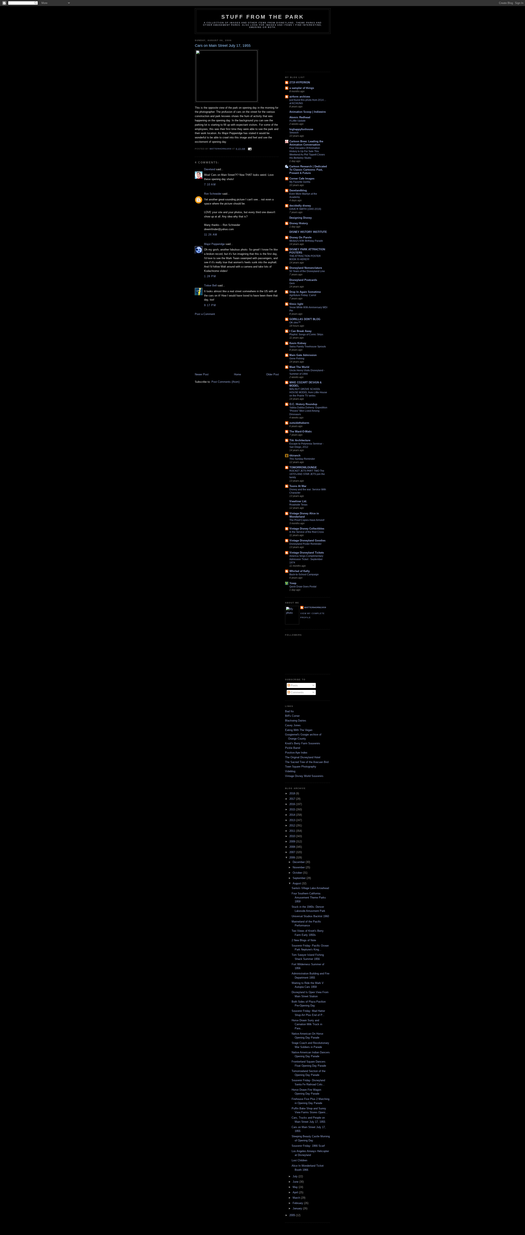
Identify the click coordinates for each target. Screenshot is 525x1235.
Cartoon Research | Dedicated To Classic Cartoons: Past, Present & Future (308, 170)
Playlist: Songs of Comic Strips (306, 334)
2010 (292, 836)
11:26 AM (210, 234)
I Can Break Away (300, 331)
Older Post (272, 374)
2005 (292, 1215)
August (297, 883)
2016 (292, 804)
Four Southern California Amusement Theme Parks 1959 (309, 897)
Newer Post (202, 374)
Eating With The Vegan (298, 730)
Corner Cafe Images (301, 178)
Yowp (292, 583)
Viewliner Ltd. (298, 501)
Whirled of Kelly (299, 571)
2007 (292, 852)
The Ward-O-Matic (300, 431)
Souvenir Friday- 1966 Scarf (308, 1145)
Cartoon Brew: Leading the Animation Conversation (306, 143)
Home (237, 374)
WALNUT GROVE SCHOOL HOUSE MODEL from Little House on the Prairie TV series (308, 392)
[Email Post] (249, 149)
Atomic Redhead (299, 117)
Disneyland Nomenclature (305, 267)
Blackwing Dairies (295, 720)
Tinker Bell (210, 285)
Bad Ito (289, 711)
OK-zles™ (295, 322)
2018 (292, 793)
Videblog (290, 771)
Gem (292, 283)
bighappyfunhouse (301, 129)
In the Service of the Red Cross (306, 532)
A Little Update (297, 120)
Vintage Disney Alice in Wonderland (304, 515)
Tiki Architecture (299, 440)
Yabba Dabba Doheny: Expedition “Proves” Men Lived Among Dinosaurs (308, 411)
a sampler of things (301, 88)
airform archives (299, 96)
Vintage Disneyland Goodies (307, 540)
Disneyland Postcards (303, 279)
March (297, 1197)
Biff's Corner (292, 715)
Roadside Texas (298, 504)
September (299, 878)
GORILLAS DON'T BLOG (304, 319)
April (296, 1192)
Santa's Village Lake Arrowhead (310, 888)
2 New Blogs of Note (304, 940)
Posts (294, 685)
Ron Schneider (212, 193)
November (299, 867)
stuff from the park (262, 17)
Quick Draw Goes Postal (302, 586)
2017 (292, 798)
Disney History (298, 223)
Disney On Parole (300, 237)
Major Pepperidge (214, 244)
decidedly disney (300, 205)
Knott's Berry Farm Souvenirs (302, 743)
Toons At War (297, 486)
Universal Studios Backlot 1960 (310, 916)
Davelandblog (298, 190)
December (299, 862)
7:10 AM (210, 184)
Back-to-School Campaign (304, 574)
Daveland (209, 169)
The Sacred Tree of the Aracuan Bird (307, 762)
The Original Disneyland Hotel (302, 757)
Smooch (294, 132)
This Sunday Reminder (302, 458)
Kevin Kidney (297, 343)
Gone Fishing (296, 358)
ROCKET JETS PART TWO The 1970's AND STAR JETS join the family (307, 474)
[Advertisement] (225, 344)
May (296, 1187)
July (295, 1176)
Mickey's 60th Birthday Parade (306, 240)
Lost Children (299, 1160)
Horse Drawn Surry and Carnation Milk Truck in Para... (307, 1024)
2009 (292, 841)
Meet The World (299, 367)
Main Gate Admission (303, 355)
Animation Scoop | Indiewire (307, 111)
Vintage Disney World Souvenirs (304, 776)
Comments (297, 692)
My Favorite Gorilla (299, 181)
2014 (292, 814)
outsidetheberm (299, 422)
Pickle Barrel (292, 747)
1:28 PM (210, 276)
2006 (292, 857)
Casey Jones (293, 725)
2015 (292, 809)
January (298, 1208)
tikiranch (294, 455)
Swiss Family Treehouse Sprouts (307, 346)
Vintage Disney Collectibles (306, 528)
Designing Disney (300, 217)
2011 (292, 830)
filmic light (296, 304)
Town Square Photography (300, 766)
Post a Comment (205, 314)
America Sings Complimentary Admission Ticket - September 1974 (306, 559)
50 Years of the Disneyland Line (307, 271)
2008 (292, 846)
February (298, 1203)
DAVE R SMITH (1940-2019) (305, 209)
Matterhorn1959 (315, 607)
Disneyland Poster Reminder (305, 543)
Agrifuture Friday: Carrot (302, 295)
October (298, 872)
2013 (292, 820)
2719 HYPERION (299, 82)
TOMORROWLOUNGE (303, 467)
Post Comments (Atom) (225, 381)
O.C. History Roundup (303, 404)
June (296, 1181)
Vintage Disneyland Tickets (306, 552)
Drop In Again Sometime (305, 291)
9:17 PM (210, 305)
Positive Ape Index (296, 752)
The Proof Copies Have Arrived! (306, 520)
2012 (292, 825)
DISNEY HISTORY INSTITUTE (308, 231)
